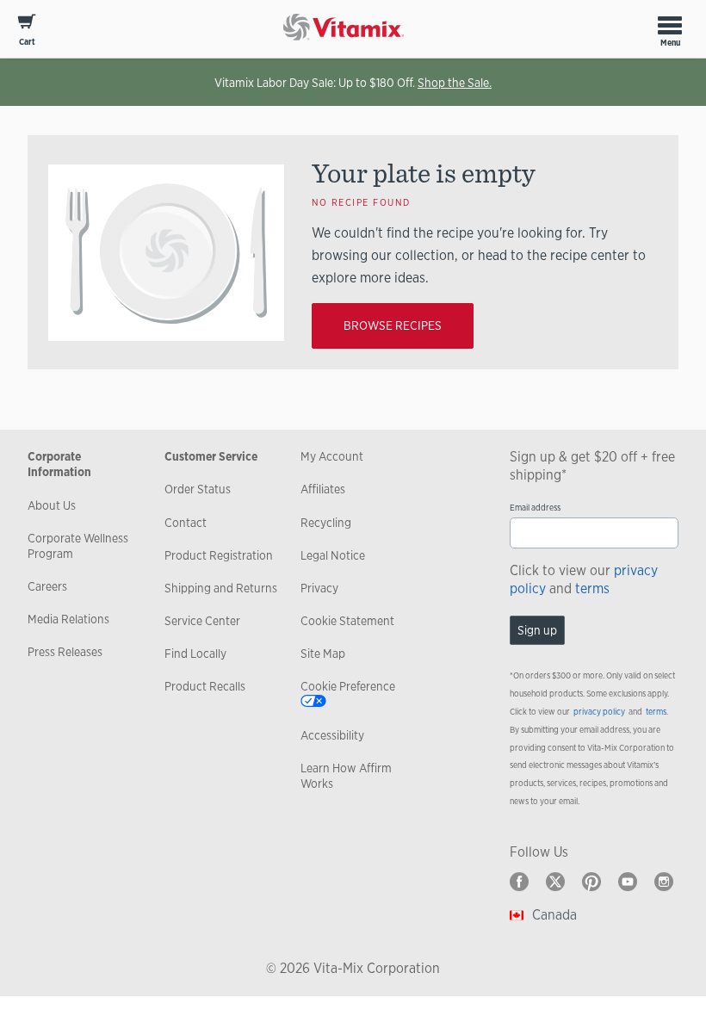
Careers (47, 586)
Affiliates (322, 489)
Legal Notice (332, 555)
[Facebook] (519, 881)
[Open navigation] (670, 25)
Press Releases (65, 652)
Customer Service (210, 456)
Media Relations (68, 619)
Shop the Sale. (455, 82)
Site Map (322, 653)
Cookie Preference (347, 686)
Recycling (325, 522)
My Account (331, 456)
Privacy (319, 588)
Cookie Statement (347, 621)
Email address (535, 507)
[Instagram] (663, 881)
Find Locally (195, 653)
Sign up (537, 630)
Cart (27, 41)
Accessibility (332, 735)
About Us (52, 505)
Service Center (202, 621)
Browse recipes (393, 325)
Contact (185, 522)
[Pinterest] (591, 881)
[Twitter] (555, 881)
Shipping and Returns (220, 588)
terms (592, 588)
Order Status (197, 489)
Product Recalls (204, 686)
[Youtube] (627, 881)
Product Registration (218, 555)
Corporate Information (59, 464)
